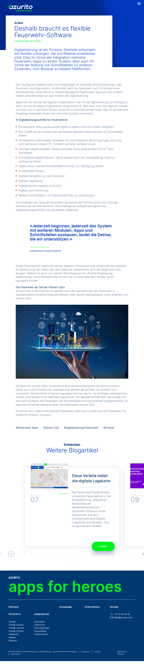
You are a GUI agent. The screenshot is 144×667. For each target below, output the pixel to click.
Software (14, 606)
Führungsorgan (41, 627)
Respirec (13, 640)
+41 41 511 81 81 (122, 614)
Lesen (103, 546)
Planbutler (14, 634)
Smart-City (52, 427)
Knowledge (65, 606)
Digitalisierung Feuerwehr (82, 427)
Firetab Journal (16, 627)
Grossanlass (40, 631)
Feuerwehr (39, 621)
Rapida (12, 637)
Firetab (109, 427)
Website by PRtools (122, 653)
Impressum (15, 654)
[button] (11, 554)
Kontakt (114, 606)
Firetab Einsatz (16, 624)
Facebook (85, 652)
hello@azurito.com (123, 617)
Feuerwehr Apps (27, 427)
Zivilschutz (39, 624)
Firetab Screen (16, 631)
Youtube (97, 652)
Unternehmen (41, 634)
